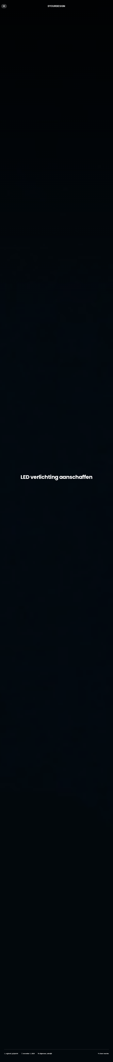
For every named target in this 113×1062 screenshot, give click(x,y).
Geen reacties (104, 1053)
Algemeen (43, 1053)
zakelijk (49, 1053)
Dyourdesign (56, 6)
